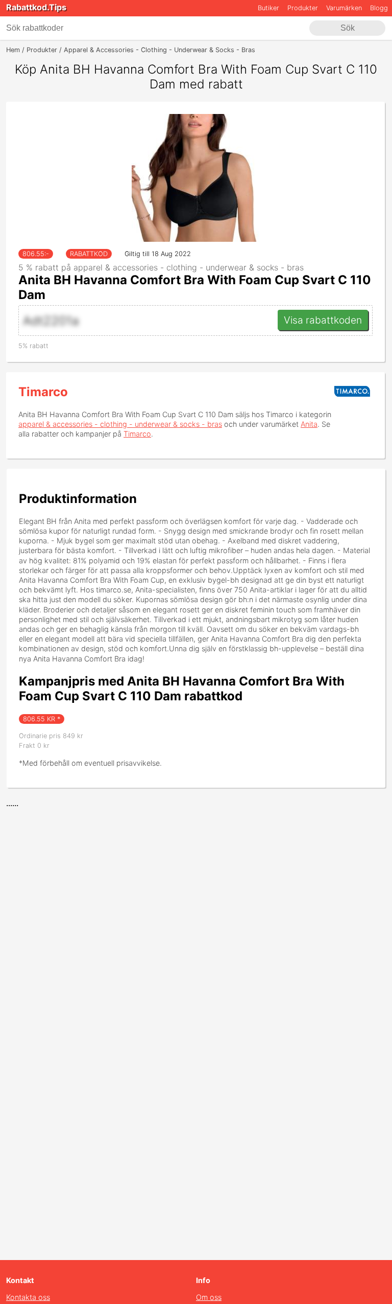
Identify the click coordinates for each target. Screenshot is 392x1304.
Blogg (379, 8)
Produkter (302, 8)
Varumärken (344, 8)
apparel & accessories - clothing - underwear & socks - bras (120, 424)
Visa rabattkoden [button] (323, 320)
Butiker (268, 8)
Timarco (43, 391)
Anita (309, 424)
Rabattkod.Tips (36, 7)
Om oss (209, 1297)
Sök (347, 28)
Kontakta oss (28, 1297)
